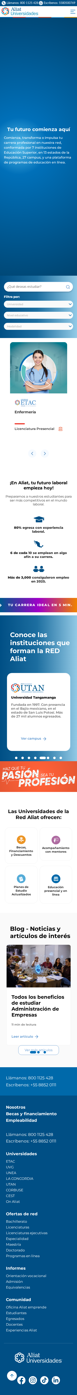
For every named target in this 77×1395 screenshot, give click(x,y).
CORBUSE (14, 1190)
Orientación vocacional (26, 1276)
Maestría (13, 1244)
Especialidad (17, 1239)
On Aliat (13, 1202)
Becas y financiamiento (31, 1113)
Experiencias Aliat (21, 1330)
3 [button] (45, 1056)
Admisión (14, 1282)
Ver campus (31, 738)
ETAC (10, 1161)
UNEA (11, 1173)
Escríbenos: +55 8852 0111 (31, 1084)
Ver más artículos (39, 1050)
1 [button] (32, 1056)
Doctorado (15, 1250)
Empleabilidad (21, 1120)
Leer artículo (22, 1037)
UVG (10, 1167)
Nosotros (15, 1107)
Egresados (15, 1319)
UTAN (11, 1184)
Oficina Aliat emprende (26, 1307)
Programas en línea (23, 1256)
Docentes (14, 1324)
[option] (38, 394)
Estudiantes (16, 1313)
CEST (10, 1196)
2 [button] (38, 1056)
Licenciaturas (17, 1227)
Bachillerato (16, 1221)
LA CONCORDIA (19, 1179)
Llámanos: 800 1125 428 (29, 1077)
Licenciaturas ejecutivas (26, 1233)
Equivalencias (18, 1287)
